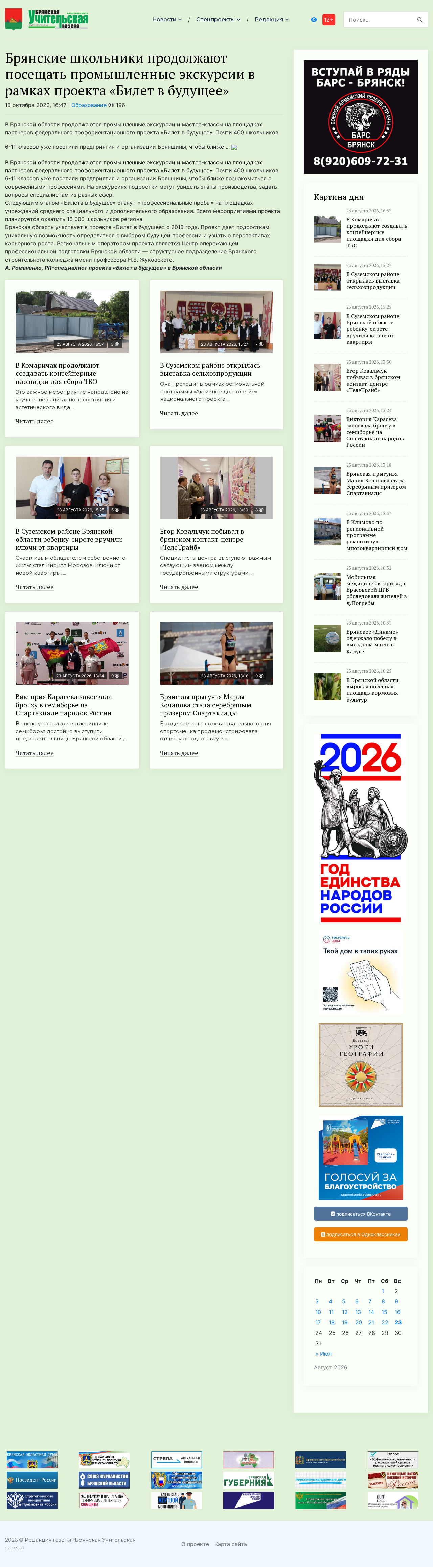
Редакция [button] (269, 19)
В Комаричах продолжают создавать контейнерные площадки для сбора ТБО (57, 373)
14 (371, 1311)
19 (345, 1322)
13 (358, 1311)
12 (345, 1311)
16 (398, 1311)
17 (318, 1322)
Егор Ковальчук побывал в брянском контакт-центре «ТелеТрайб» (202, 539)
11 (331, 1311)
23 (398, 1322)
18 (332, 1322)
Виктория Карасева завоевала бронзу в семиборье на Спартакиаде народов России (64, 704)
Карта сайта (230, 1544)
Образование (89, 105)
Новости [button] (164, 19)
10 (318, 1311)
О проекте (195, 1544)
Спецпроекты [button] (215, 19)
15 (384, 1311)
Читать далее (35, 421)
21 (371, 1322)
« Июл (323, 1353)
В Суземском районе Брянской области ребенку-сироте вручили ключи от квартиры (69, 539)
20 (358, 1322)
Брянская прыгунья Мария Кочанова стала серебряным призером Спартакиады (205, 704)
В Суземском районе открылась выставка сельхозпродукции (210, 369)
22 (385, 1322)
